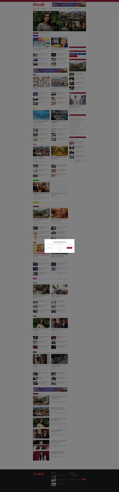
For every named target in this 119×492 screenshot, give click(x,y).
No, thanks (59, 250)
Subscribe (69, 247)
